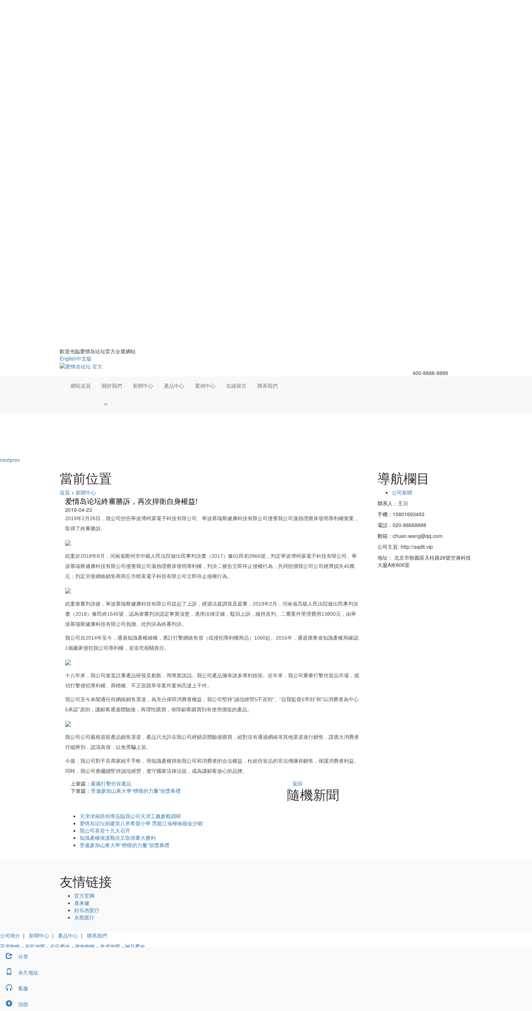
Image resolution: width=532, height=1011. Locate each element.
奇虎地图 (110, 946)
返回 (297, 783)
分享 (23, 956)
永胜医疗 (84, 917)
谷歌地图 (35, 946)
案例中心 (205, 385)
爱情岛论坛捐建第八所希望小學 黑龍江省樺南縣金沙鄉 (141, 823)
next (5, 459)
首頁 (65, 492)
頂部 (23, 1004)
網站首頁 (81, 385)
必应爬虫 (60, 946)
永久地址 (28, 972)
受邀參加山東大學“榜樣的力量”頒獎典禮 (136, 790)
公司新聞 (402, 492)
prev (15, 459)
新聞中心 (143, 385)
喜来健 (81, 902)
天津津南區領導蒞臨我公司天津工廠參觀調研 (130, 816)
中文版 (84, 358)
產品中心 (174, 385)
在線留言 (236, 385)
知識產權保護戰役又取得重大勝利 (118, 837)
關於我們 (112, 385)
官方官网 (84, 895)
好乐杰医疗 (87, 910)
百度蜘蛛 (10, 946)
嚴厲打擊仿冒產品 (111, 783)
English (68, 358)
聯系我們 (267, 385)
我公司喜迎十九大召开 (105, 830)
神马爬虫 (135, 946)
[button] (111, 404)
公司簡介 (10, 935)
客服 (23, 988)
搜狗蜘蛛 (85, 946)
